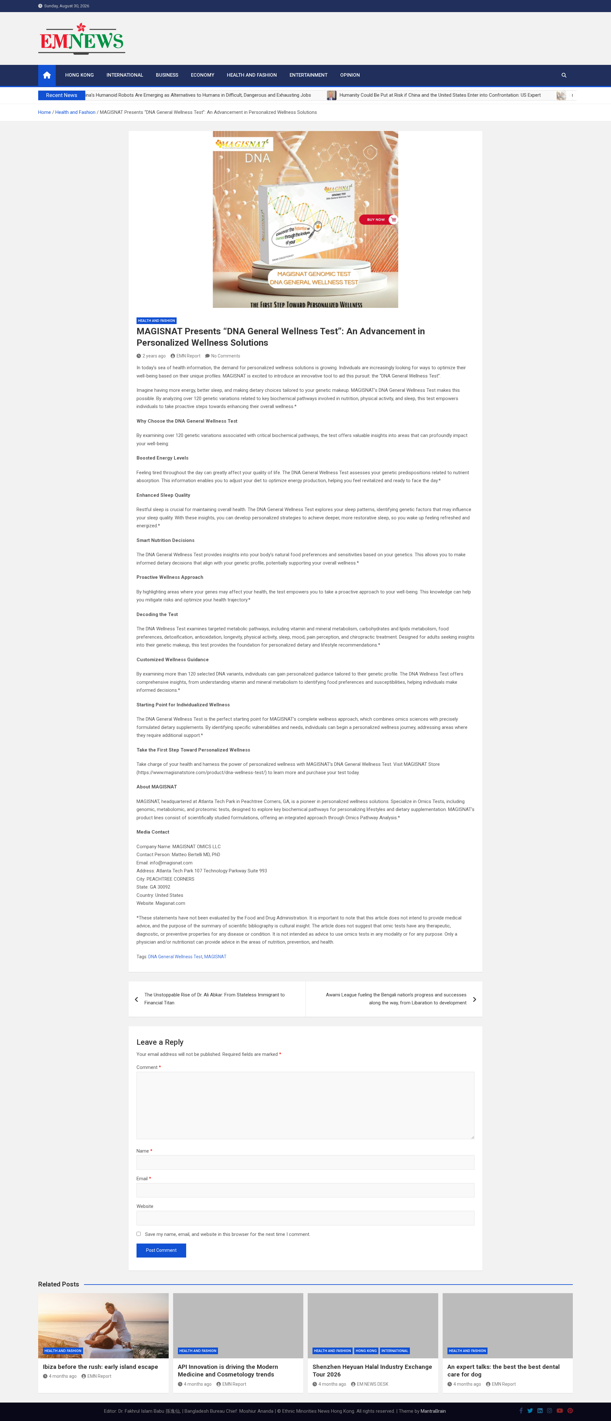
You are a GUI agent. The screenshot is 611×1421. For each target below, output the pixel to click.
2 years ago (154, 355)
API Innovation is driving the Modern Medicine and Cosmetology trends (228, 1370)
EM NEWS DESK (372, 1384)
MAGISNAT (215, 956)
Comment (149, 1067)
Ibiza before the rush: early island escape (100, 1366)
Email (144, 1179)
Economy (202, 75)
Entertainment (308, 75)
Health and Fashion (252, 75)
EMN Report (188, 355)
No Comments (225, 355)
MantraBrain (433, 1411)
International (125, 75)
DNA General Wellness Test (175, 956)
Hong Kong (79, 75)
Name (144, 1151)
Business (167, 75)
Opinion (350, 75)
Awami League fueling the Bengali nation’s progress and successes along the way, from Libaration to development (396, 999)
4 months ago (63, 1376)
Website (145, 1206)
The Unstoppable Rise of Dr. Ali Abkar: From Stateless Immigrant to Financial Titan (214, 999)
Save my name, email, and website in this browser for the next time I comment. (227, 1234)
